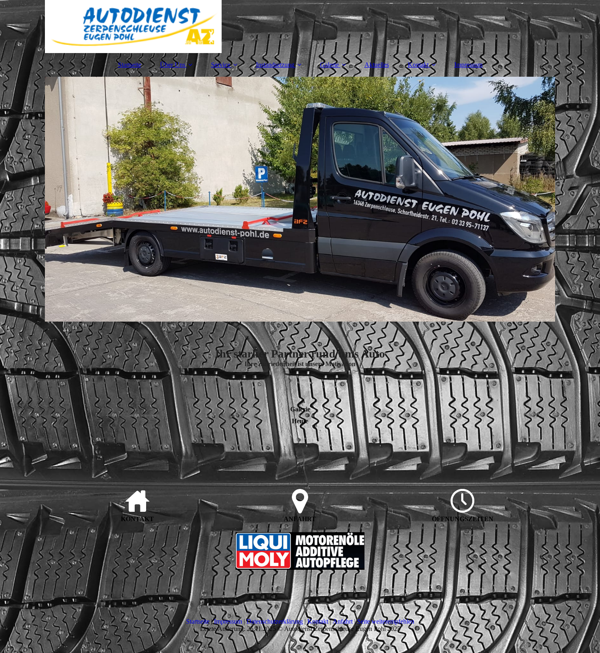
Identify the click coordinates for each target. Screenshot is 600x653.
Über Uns (172, 64)
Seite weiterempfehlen (385, 621)
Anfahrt (343, 621)
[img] (300, 26)
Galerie (329, 64)
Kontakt (418, 64)
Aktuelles (376, 64)
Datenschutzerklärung (275, 621)
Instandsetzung (275, 64)
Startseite (129, 64)
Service (220, 64)
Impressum (468, 64)
